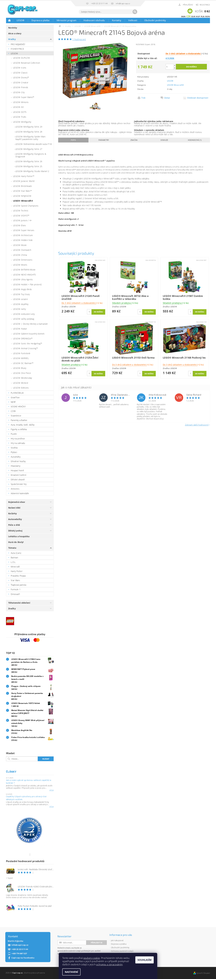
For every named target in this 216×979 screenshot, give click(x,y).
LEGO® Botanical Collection (26, 62)
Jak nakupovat (117, 940)
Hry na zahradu (18, 443)
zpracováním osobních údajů (69, 951)
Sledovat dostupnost (197, 98)
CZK (188, 16)
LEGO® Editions (21, 387)
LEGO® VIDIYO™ (21, 215)
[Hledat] (135, 11)
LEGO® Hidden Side (23, 240)
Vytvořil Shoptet (203, 973)
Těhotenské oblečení (19, 602)
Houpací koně (17, 470)
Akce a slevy (14, 33)
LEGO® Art (18, 107)
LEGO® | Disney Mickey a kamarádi (30, 323)
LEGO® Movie (20, 245)
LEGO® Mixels (20, 264)
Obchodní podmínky (155, 20)
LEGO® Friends (20, 87)
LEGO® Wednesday (22, 377)
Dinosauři (15, 594)
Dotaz (167, 98)
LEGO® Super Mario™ (23, 97)
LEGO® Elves (19, 225)
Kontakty (116, 20)
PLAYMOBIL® (17, 392)
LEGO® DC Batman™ (23, 363)
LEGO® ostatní (20, 299)
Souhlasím (144, 960)
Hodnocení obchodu (94, 20)
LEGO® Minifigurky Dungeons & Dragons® (30, 155)
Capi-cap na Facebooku (22, 958)
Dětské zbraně (18, 479)
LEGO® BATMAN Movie (24, 269)
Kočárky (12, 513)
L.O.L (13, 562)
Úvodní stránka (9, 20)
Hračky (12, 39)
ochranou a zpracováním (109, 964)
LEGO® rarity (19, 309)
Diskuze (164, 140)
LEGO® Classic (20, 72)
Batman (14, 557)
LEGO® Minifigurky (22, 121)
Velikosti (132, 20)
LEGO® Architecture (23, 235)
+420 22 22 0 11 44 (19, 949)
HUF (198, 16)
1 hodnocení (79, 39)
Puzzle (14, 433)
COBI (13, 411)
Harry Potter (16, 571)
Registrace (205, 5)
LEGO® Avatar (20, 328)
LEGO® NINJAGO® (22, 195)
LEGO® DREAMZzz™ (23, 338)
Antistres (15, 488)
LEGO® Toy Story (21, 294)
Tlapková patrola (18, 584)
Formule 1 (15, 589)
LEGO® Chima (20, 255)
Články (11, 771)
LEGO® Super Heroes (23, 230)
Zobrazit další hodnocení (197, 424)
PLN (203, 16)
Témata (12, 547)
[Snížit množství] (174, 68)
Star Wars (15, 580)
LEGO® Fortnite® (21, 353)
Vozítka (14, 447)
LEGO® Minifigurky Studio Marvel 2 (32, 171)
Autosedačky (15, 519)
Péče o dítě (14, 525)
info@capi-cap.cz (19, 945)
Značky (12, 608)
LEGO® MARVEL (21, 358)
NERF (13, 402)
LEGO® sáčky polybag (23, 318)
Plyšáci (14, 452)
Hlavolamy (15, 465)
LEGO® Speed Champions (25, 205)
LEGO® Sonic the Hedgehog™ (27, 343)
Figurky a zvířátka (19, 429)
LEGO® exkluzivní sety (24, 314)
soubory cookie (91, 958)
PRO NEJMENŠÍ (18, 44)
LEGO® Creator (20, 82)
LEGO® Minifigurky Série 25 (28, 166)
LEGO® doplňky (20, 304)
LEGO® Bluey (19, 368)
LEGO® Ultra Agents (23, 279)
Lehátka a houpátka (19, 536)
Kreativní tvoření (18, 475)
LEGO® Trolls (19, 116)
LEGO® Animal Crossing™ (25, 348)
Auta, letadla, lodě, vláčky (23, 424)
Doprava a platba (40, 20)
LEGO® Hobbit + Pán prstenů (27, 284)
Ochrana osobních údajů (122, 951)
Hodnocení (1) (195, 140)
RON (207, 16)
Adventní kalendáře (20, 493)
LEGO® (20, 20)
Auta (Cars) (16, 553)
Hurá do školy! (16, 542)
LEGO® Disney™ (21, 77)
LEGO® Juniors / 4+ (22, 220)
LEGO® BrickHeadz (22, 186)
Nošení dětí (14, 507)
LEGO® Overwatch (22, 250)
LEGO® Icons (19, 67)
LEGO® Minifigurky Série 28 (28, 131)
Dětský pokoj (15, 530)
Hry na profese (18, 438)
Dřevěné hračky (18, 461)
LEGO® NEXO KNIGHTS (24, 274)
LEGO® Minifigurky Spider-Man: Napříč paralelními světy (30, 138)
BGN (183, 16)
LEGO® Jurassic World (23, 181)
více (51, 790)
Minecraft (15, 566)
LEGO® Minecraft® (23, 200)
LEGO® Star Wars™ (22, 190)
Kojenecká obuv (16, 502)
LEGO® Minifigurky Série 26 (28, 161)
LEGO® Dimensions (22, 259)
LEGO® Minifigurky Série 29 (28, 126)
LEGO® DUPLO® (21, 57)
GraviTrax (15, 397)
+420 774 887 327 (19, 953)
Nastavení (71, 972)
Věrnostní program (66, 20)
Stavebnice (16, 415)
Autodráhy (15, 456)
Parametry (103, 140)
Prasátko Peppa (18, 575)
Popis (73, 140)
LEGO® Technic (20, 210)
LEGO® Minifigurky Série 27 (28, 149)
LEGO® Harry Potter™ (23, 176)
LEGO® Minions (21, 102)
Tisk (143, 98)
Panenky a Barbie (19, 420)
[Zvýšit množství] (174, 65)
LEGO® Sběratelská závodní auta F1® (33, 144)
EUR (193, 16)
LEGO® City (19, 92)
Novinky (12, 27)
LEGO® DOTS (19, 112)
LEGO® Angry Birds (22, 289)
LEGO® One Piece (22, 373)
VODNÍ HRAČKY (18, 406)
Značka (134, 140)
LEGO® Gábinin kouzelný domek (28, 333)
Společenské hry (19, 484)
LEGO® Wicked (20, 382)
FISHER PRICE (17, 48)
